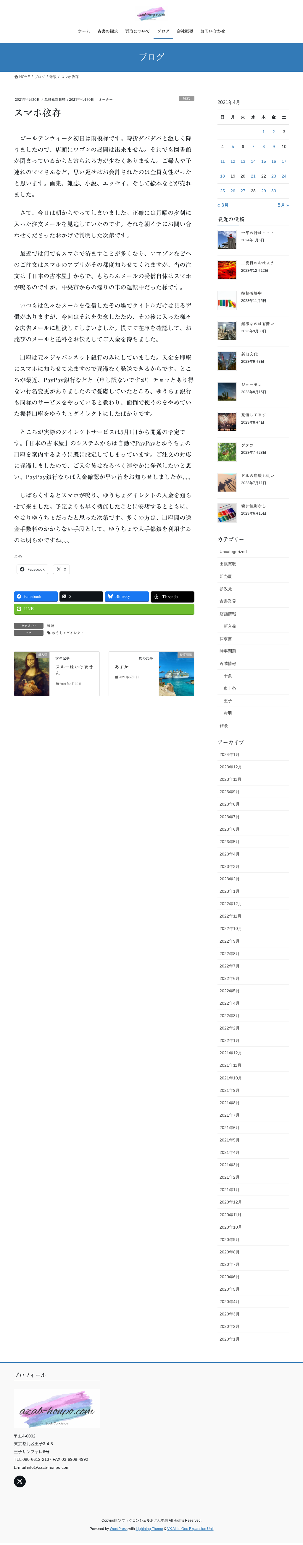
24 (284, 176)
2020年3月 (230, 1314)
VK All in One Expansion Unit (190, 1529)
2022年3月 (230, 1015)
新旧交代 (249, 354)
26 (233, 190)
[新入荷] (31, 673)
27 (243, 190)
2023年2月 (230, 878)
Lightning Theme (149, 1529)
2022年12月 (231, 903)
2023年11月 (230, 779)
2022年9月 (230, 941)
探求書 (226, 638)
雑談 (187, 98)
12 (233, 161)
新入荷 (230, 626)
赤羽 (228, 713)
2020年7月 (230, 1264)
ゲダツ (247, 445)
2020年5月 (230, 1289)
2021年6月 (230, 1127)
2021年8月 (230, 1102)
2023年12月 (231, 767)
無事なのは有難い (257, 324)
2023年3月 (230, 866)
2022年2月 (230, 1028)
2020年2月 (230, 1326)
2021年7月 (230, 1115)
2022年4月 (230, 1003)
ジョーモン (251, 385)
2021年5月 (230, 1140)
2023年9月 (230, 791)
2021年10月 (231, 1078)
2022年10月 (231, 928)
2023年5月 (230, 841)
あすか (122, 666)
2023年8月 (230, 804)
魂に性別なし (253, 506)
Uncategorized (233, 551)
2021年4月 (230, 1152)
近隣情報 (228, 663)
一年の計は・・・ (257, 233)
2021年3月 (230, 1164)
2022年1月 (230, 1040)
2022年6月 (230, 978)
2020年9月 (230, 1239)
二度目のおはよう (257, 263)
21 (253, 176)
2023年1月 (230, 891)
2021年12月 (231, 1052)
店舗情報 (228, 614)
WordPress (119, 1529)
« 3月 (223, 205)
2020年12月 (231, 1202)
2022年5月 (230, 990)
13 (243, 161)
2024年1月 (230, 754)
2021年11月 (230, 1065)
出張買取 (228, 564)
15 (263, 161)
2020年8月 (230, 1252)
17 (284, 161)
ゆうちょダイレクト (68, 633)
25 (222, 190)
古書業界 (228, 601)
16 (273, 161)
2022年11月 (230, 916)
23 (273, 176)
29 (263, 190)
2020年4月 (230, 1301)
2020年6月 (230, 1276)
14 (253, 161)
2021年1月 (230, 1189)
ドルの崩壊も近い (257, 476)
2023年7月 (230, 816)
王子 (228, 700)
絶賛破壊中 (251, 293)
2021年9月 (230, 1090)
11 (222, 161)
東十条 (230, 688)
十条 (228, 676)
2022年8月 (230, 953)
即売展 (226, 576)
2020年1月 (230, 1339)
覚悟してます (253, 415)
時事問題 (228, 651)
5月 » (283, 205)
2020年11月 (230, 1214)
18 (222, 176)
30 (273, 190)
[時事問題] (176, 673)
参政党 (226, 588)
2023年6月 (230, 829)
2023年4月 (230, 854)
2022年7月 (230, 966)
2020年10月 (231, 1227)
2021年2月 (230, 1177)
